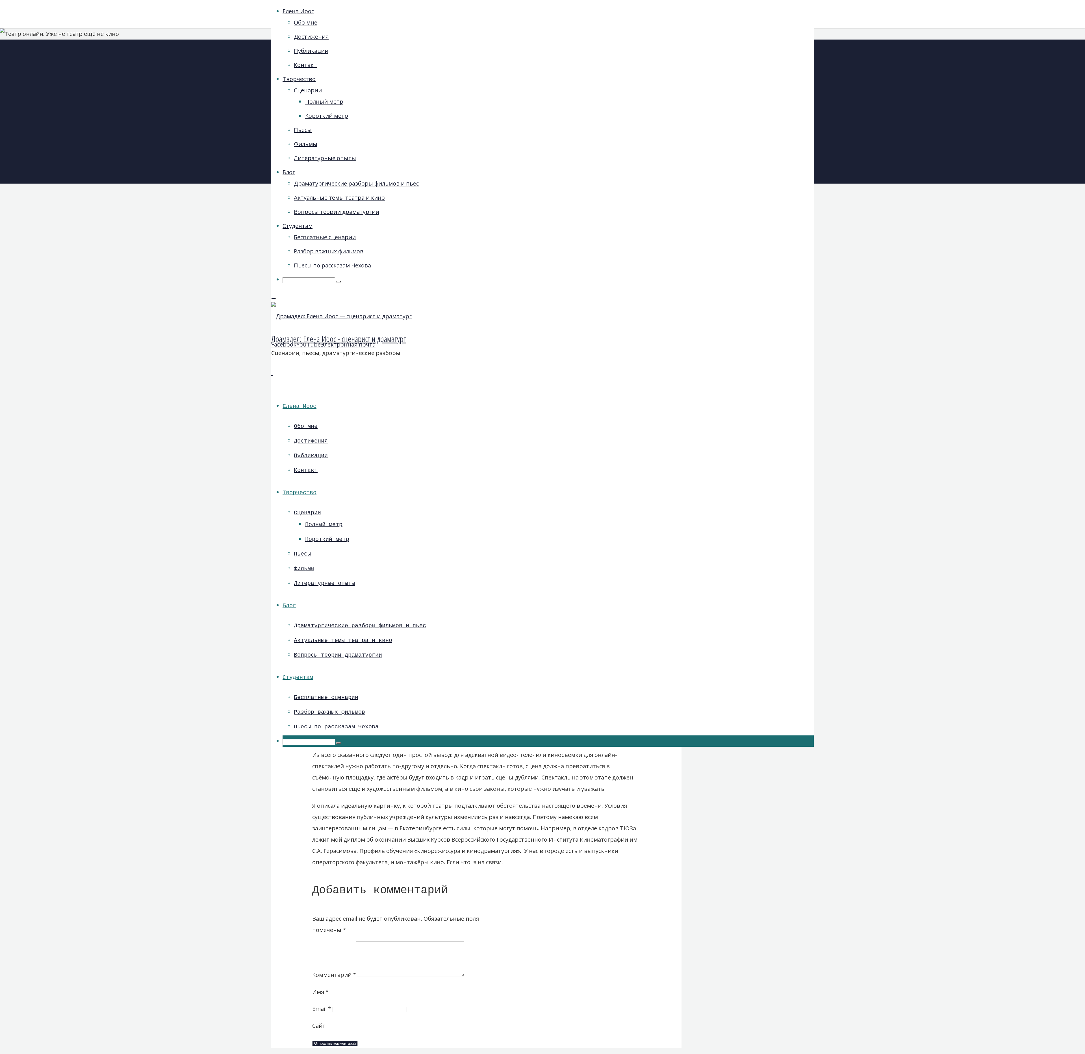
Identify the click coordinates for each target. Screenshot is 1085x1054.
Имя (320, 992)
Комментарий (334, 975)
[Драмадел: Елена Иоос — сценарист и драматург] (341, 316)
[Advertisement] (753, 132)
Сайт (319, 1025)
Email (321, 1008)
